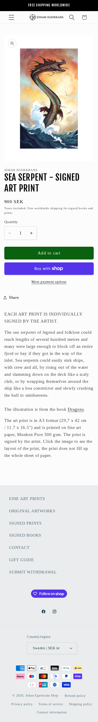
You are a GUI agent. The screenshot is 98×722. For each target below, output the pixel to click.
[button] (11, 17)
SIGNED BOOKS (25, 535)
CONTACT (19, 547)
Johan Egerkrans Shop (42, 695)
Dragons (76, 409)
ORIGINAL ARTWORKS (32, 511)
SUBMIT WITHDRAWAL (33, 572)
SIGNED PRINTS (25, 523)
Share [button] (14, 297)
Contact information (52, 712)
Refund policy (75, 695)
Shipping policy (80, 704)
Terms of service (51, 704)
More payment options (49, 282)
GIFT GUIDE (21, 560)
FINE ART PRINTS (27, 498)
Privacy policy (22, 704)
